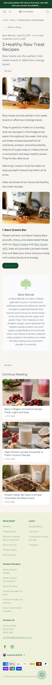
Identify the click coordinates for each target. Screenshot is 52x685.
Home (5, 20)
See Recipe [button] (10, 266)
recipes (8, 71)
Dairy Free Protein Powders (12, 609)
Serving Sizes (9, 555)
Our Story (34, 531)
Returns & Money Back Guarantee (11, 538)
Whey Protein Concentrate (10, 579)
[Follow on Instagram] (12, 647)
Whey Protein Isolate (10, 571)
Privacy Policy (10, 550)
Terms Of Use (9, 545)
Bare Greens (20, 244)
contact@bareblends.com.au (17, 637)
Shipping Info (9, 531)
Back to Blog (13, 27)
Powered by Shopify (30, 676)
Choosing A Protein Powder (39, 538)
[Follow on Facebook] (5, 647)
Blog (13, 20)
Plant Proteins (10, 586)
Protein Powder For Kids (13, 593)
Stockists (33, 545)
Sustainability (35, 526)
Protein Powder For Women (13, 601)
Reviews (7, 526)
